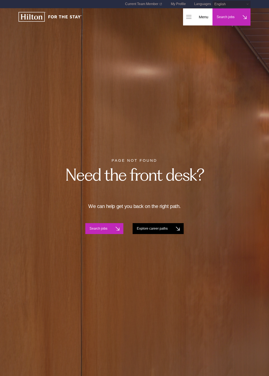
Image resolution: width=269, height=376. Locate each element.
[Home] (50, 17)
